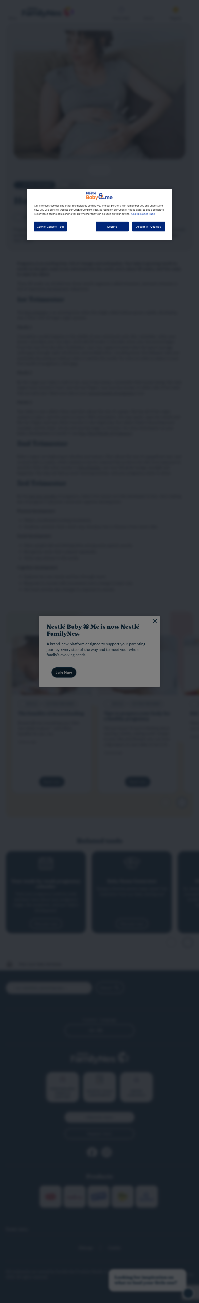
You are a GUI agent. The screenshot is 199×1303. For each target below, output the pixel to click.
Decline (112, 226)
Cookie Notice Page (143, 214)
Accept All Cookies (148, 226)
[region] (99, 214)
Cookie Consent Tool (50, 226)
